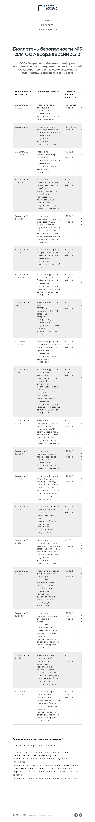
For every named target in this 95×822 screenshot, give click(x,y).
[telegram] (76, 815)
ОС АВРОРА (47, 25)
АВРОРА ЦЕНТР (47, 29)
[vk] (80, 815)
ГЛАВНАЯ (47, 20)
